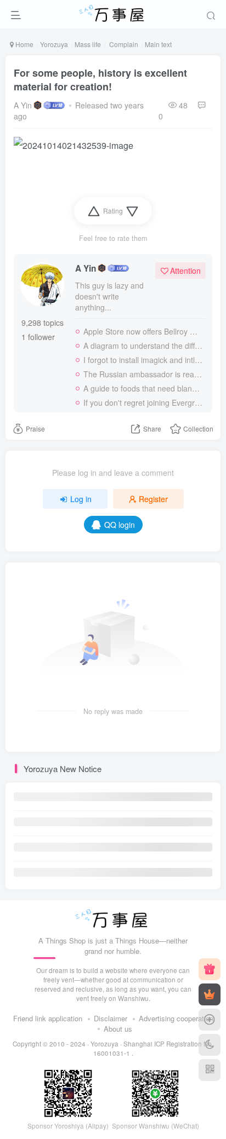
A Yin (23, 105)
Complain (123, 44)
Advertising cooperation (176, 1018)
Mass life (88, 44)
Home (23, 44)
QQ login (119, 524)
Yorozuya (54, 44)
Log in (81, 498)
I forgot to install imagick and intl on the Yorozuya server (142, 359)
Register (153, 498)
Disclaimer (110, 1018)
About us (118, 1028)
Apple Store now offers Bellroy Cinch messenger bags (142, 331)
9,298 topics (42, 322)
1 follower (38, 336)
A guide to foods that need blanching (142, 388)
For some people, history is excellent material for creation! (100, 80)
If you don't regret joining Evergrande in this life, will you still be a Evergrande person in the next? (142, 402)
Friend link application (47, 1018)
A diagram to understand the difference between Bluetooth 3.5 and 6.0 (142, 345)
